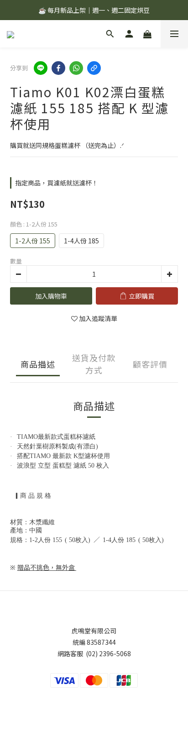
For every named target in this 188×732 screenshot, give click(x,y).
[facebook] (58, 68)
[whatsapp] (76, 68)
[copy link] (94, 68)
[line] (40, 68)
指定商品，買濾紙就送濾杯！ (56, 182)
